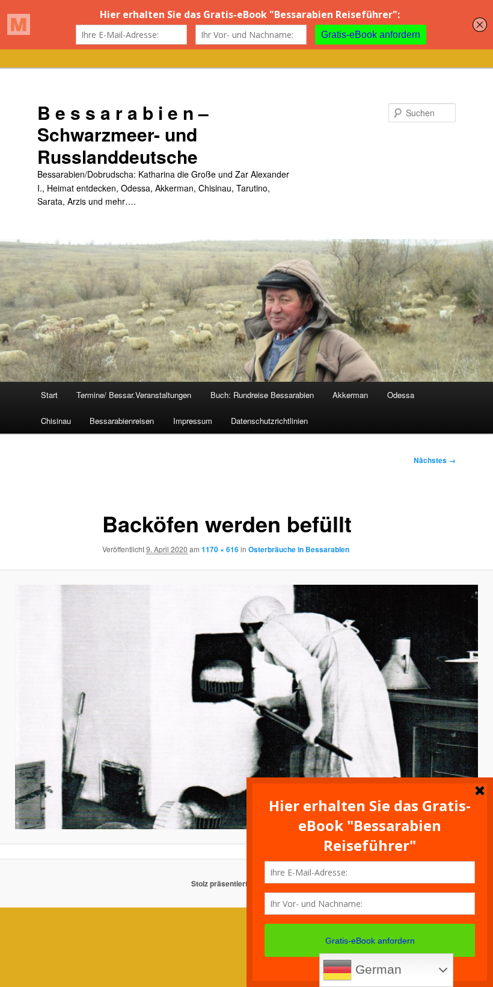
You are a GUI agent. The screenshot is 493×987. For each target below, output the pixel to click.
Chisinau (56, 420)
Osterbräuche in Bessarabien (298, 549)
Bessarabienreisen (122, 420)
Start (49, 394)
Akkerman (350, 394)
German (377, 969)
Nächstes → (435, 460)
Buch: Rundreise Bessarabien (262, 394)
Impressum (192, 420)
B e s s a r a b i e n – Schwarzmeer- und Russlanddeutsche (123, 134)
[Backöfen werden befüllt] (246, 707)
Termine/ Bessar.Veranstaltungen (133, 394)
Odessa (400, 394)
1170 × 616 (220, 549)
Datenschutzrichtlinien (269, 420)
